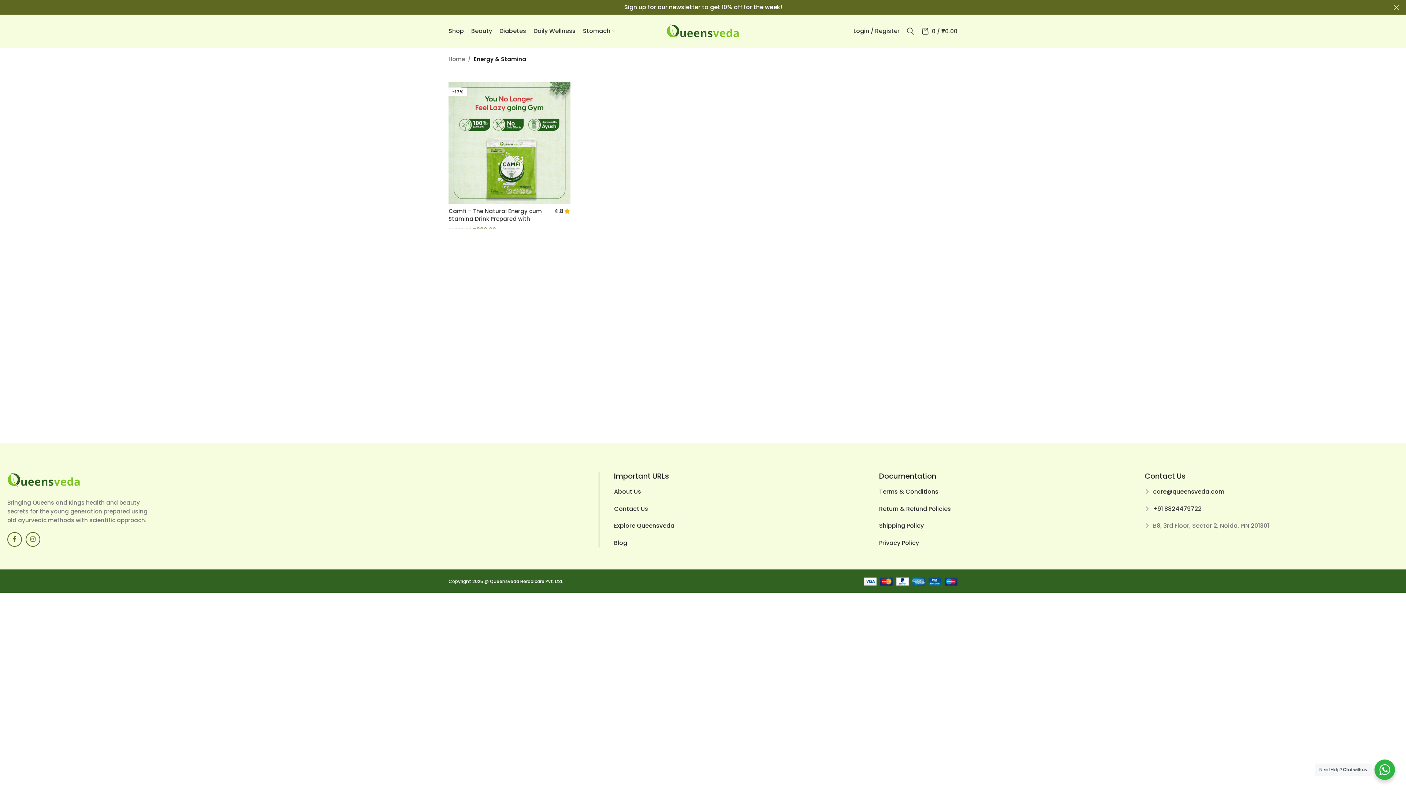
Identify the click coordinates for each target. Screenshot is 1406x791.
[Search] (910, 31)
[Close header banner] (1397, 7)
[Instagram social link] (33, 539)
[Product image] (509, 143)
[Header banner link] (692, 7)
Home (457, 59)
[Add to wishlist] (561, 90)
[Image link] (44, 479)
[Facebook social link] (14, 539)
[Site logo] (703, 30)
